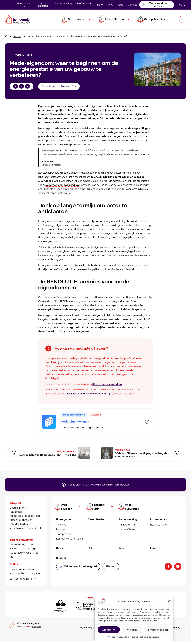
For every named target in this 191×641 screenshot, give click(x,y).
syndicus (140, 309)
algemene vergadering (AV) (63, 185)
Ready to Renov (159, 524)
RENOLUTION (127, 524)
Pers (153, 548)
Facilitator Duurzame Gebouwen (87, 393)
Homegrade (24, 3)
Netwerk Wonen (127, 529)
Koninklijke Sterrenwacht (69, 538)
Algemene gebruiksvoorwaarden (145, 637)
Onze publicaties (154, 19)
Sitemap (111, 566)
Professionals (84, 3)
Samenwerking (63, 3)
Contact (132, 4)
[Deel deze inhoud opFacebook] (15, 86)
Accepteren (108, 629)
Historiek (61, 529)
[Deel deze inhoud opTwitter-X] (21, 86)
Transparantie (63, 534)
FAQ (110, 4)
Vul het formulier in (21, 579)
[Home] (6, 36)
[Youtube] (177, 566)
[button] (168, 601)
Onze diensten (43, 4)
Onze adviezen (77, 19)
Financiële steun (115, 19)
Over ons (61, 524)
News (100, 4)
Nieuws (17, 36)
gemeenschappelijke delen (131, 132)
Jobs (120, 4)
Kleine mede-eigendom (107, 384)
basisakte (81, 265)
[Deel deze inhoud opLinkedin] (27, 86)
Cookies (111, 637)
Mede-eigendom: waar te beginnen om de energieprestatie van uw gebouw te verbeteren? (77, 36)
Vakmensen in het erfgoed (158, 4)
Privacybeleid (123, 637)
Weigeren (132, 629)
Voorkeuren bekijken (157, 629)
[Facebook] (168, 566)
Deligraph (36, 627)
